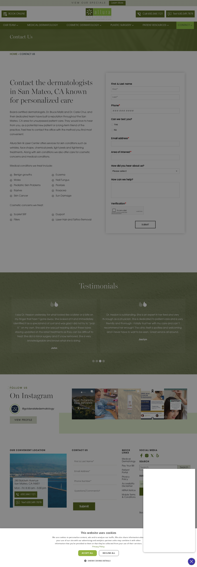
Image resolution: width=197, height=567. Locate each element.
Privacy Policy (98, 546)
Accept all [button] (87, 553)
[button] (98, 560)
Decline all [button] (109, 553)
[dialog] (98, 547)
